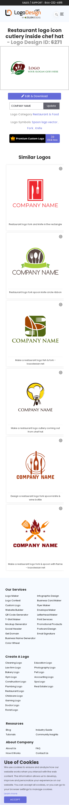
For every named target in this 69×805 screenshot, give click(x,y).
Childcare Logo (14, 696)
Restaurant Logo (14, 691)
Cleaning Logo (13, 662)
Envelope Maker (46, 610)
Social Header (13, 628)
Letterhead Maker (47, 614)
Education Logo (43, 662)
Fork (30, 128)
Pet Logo (39, 672)
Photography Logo (45, 667)
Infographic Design (48, 596)
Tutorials (11, 734)
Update (51, 106)
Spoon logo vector (45, 122)
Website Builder (14, 610)
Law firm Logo (13, 667)
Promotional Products (49, 624)
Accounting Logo (44, 677)
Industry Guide (44, 730)
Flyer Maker (43, 605)
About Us (11, 748)
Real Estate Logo (43, 686)
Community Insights (47, 734)
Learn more (10, 793)
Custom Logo (13, 605)
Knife (38, 128)
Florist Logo (11, 710)
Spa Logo (39, 681)
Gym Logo (11, 677)
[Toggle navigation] (62, 14)
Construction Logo (15, 681)
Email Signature (46, 633)
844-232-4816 (53, 2)
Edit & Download (36, 96)
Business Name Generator (20, 638)
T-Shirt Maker (13, 619)
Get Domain (12, 633)
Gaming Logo (13, 700)
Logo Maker (12, 596)
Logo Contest (13, 600)
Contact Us (42, 753)
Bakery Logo (12, 672)
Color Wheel (12, 643)
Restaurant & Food (46, 114)
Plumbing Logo (13, 686)
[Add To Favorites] (60, 169)
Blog (8, 730)
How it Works (13, 753)
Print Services (45, 619)
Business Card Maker (49, 600)
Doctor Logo (12, 705)
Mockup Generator (16, 624)
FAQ (38, 748)
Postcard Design (46, 628)
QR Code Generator (16, 614)
